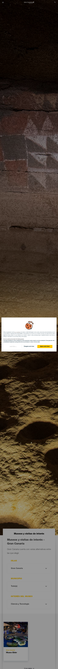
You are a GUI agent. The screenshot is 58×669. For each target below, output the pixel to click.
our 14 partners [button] (17, 332)
